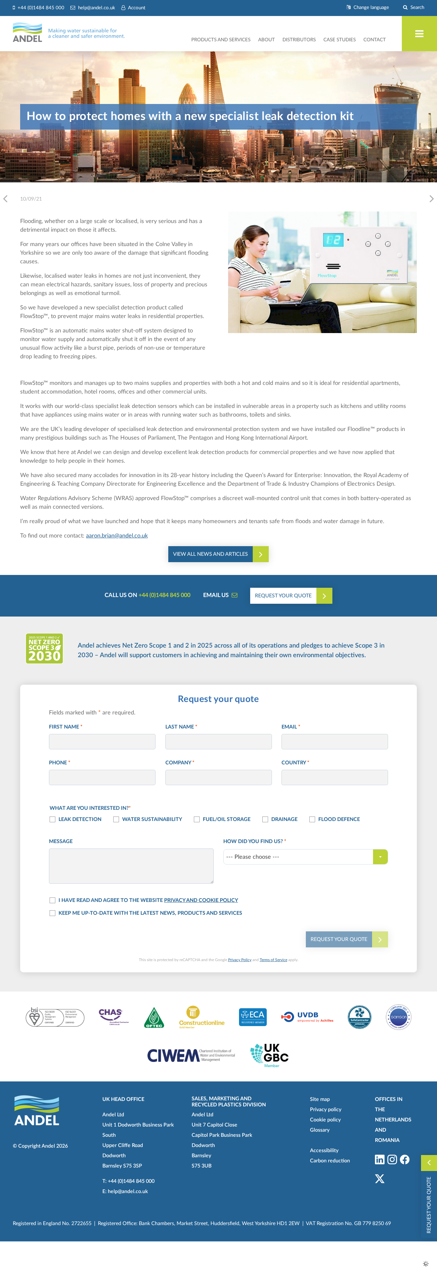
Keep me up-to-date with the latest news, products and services (150, 913)
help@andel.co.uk (128, 1191)
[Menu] (419, 33)
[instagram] (392, 1160)
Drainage (284, 819)
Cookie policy (325, 1119)
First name (66, 726)
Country (295, 762)
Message (61, 841)
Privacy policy (325, 1109)
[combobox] (305, 857)
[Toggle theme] (426, 1264)
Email (291, 726)
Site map (320, 1099)
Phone (59, 762)
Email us (216, 595)
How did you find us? (254, 841)
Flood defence (339, 819)
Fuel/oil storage (226, 819)
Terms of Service (273, 960)
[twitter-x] (380, 1179)
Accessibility (324, 1150)
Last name (181, 726)
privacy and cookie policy (201, 900)
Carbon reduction (330, 1160)
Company (180, 762)
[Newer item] (432, 198)
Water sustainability (152, 819)
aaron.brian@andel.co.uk (117, 536)
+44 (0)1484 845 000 (164, 595)
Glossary (320, 1130)
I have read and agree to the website (148, 900)
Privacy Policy (239, 960)
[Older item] (5, 198)
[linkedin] (380, 1160)
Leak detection (80, 819)
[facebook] (404, 1160)
